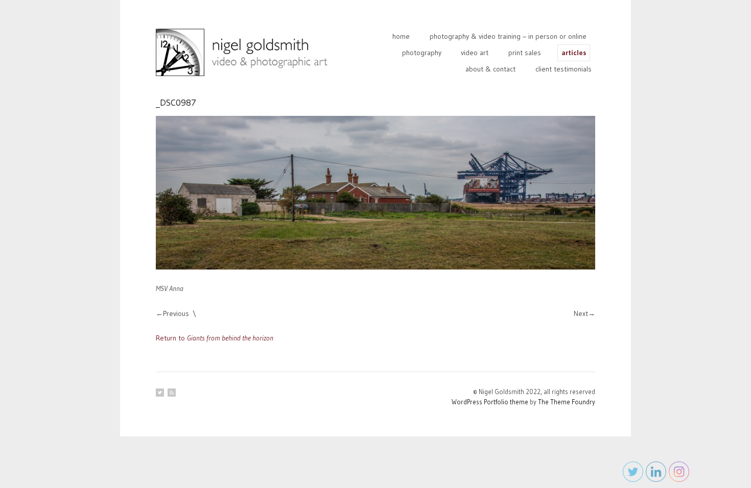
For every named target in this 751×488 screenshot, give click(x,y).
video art (474, 52)
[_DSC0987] (375, 193)
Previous (176, 313)
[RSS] (172, 392)
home (401, 36)
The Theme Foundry (566, 402)
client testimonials (563, 69)
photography (421, 52)
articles (573, 52)
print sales (524, 52)
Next (581, 313)
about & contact (490, 69)
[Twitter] (160, 392)
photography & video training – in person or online (508, 36)
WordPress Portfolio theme (490, 402)
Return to (214, 338)
